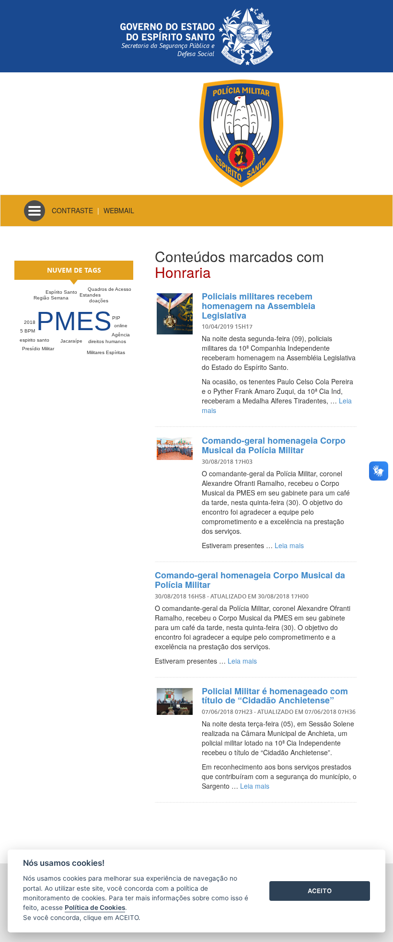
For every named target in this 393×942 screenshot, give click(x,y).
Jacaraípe (71, 341)
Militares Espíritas (106, 352)
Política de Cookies (95, 907)
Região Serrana (51, 297)
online (120, 325)
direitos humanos (107, 341)
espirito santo (34, 340)
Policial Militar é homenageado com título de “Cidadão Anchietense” (275, 696)
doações (98, 300)
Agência (121, 334)
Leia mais (289, 545)
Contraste (72, 210)
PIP (116, 318)
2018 (29, 322)
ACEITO (320, 891)
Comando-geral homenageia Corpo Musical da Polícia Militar (274, 445)
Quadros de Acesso (109, 289)
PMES (74, 321)
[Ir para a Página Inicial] (241, 132)
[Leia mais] (175, 313)
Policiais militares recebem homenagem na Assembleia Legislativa (258, 306)
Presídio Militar (38, 348)
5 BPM (27, 330)
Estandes (90, 295)
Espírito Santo (61, 292)
